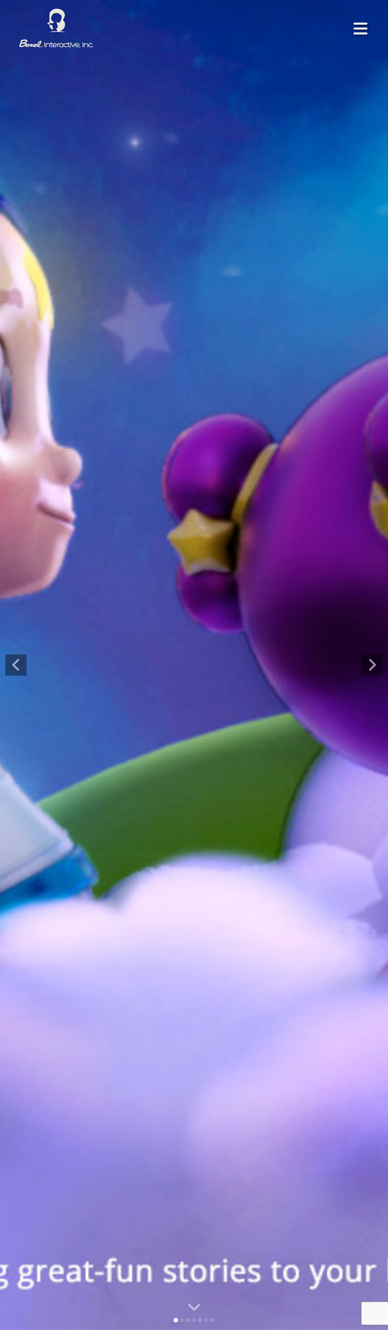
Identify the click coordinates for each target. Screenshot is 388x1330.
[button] (361, 28)
